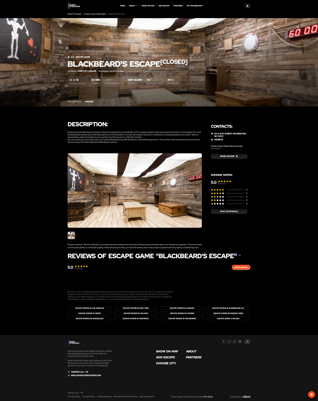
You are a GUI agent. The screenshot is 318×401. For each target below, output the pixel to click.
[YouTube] (240, 341)
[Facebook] (223, 341)
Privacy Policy (74, 396)
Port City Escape (87, 71)
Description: (74, 101)
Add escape (164, 6)
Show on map (147, 6)
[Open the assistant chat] (311, 394)
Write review (241, 267)
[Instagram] (229, 341)
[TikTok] (234, 341)
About (132, 6)
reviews (221, 183)
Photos (89, 101)
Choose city (166, 363)
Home (122, 6)
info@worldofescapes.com (86, 375)
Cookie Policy (88, 396)
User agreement (146, 396)
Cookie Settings (104, 396)
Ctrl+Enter (215, 148)
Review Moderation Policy (125, 396)
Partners (178, 6)
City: (194, 6)
